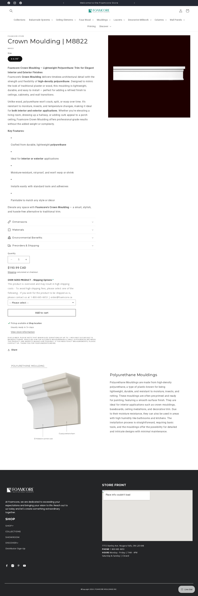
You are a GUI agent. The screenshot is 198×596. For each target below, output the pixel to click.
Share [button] (14, 350)
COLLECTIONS (13, 531)
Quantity (11, 253)
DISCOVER (11, 542)
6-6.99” (15, 59)
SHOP (8, 525)
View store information (23, 332)
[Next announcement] (134, 3)
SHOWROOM (12, 537)
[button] (11, 10)
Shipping (12, 272)
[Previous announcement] (63, 3)
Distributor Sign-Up (15, 548)
